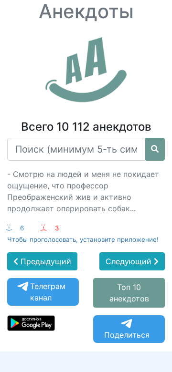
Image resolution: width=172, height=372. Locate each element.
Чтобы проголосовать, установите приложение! (83, 239)
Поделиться (127, 335)
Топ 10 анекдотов (129, 292)
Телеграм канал (48, 291)
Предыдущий (44, 261)
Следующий (130, 261)
